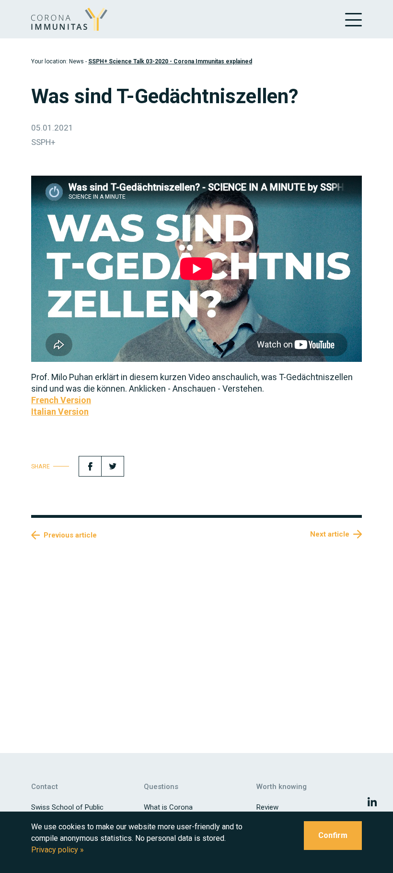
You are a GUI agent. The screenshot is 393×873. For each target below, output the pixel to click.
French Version (61, 400)
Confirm (332, 835)
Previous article (70, 535)
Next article (329, 534)
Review (267, 807)
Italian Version (60, 412)
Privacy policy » (57, 849)
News (76, 61)
